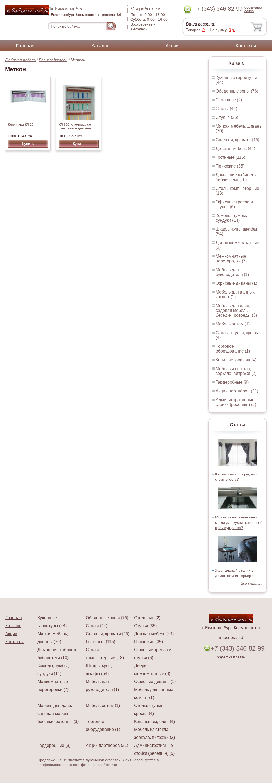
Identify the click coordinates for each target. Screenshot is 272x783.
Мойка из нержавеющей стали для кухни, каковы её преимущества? (238, 522)
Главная (25, 45)
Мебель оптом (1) (233, 324)
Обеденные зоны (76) (237, 91)
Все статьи (251, 583)
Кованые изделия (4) (236, 360)
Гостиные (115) (230, 157)
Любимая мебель (20, 60)
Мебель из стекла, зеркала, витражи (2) (236, 371)
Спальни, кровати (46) (237, 139)
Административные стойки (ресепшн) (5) (236, 402)
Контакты (246, 45)
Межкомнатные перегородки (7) (231, 258)
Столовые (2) (229, 100)
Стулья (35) (227, 117)
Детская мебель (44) (235, 148)
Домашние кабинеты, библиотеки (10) (237, 177)
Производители (53, 60)
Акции (172, 45)
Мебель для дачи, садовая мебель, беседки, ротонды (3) (236, 310)
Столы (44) (226, 108)
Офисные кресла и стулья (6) (234, 204)
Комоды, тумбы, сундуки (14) (231, 218)
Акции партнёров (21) (237, 391)
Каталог (100, 45)
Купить (28, 143)
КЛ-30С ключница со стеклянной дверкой (75, 126)
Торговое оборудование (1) (233, 348)
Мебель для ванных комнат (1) (235, 294)
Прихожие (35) (230, 166)
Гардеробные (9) (232, 382)
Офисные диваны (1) (236, 283)
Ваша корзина (200, 24)
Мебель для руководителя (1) (232, 272)
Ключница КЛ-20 (20, 125)
